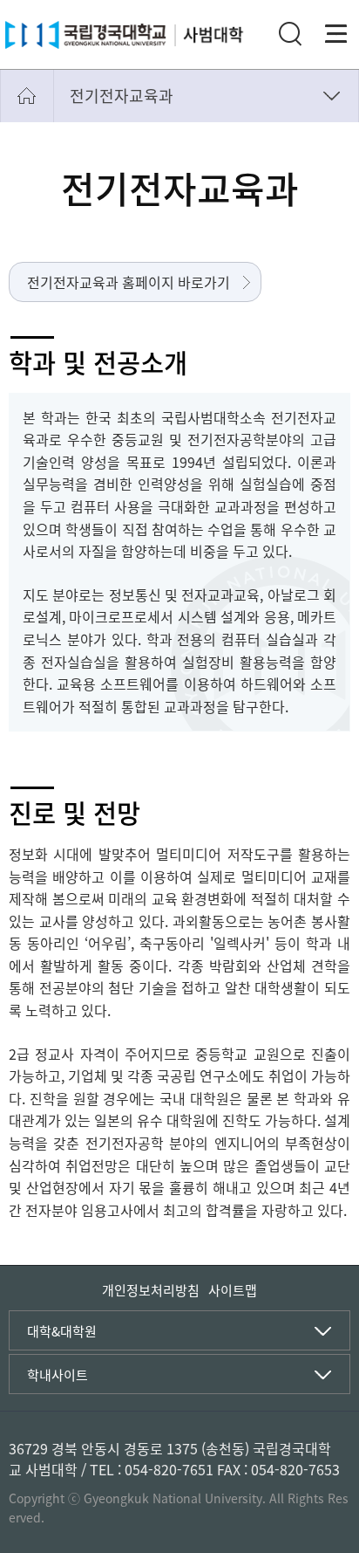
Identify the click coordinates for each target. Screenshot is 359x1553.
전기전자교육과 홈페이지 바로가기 (128, 281)
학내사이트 (57, 1375)
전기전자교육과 (121, 95)
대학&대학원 (62, 1331)
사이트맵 (232, 1290)
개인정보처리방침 (151, 1290)
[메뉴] (336, 34)
